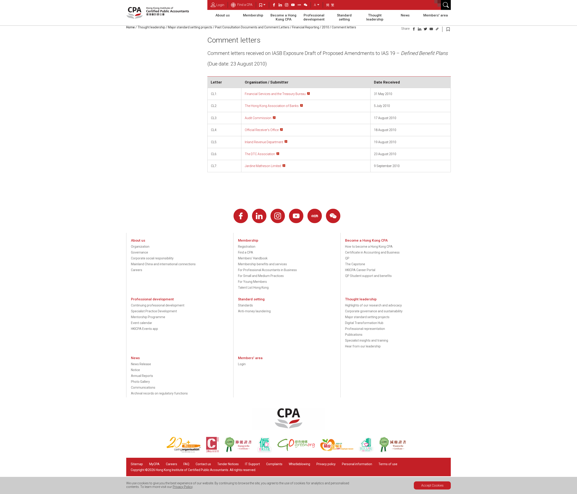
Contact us (203, 464)
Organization (140, 246)
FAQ (186, 464)
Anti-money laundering (254, 311)
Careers (136, 270)
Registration (246, 246)
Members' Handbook (253, 258)
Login (220, 5)
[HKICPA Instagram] (288, 5)
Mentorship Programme (148, 317)
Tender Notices (228, 464)
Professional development (314, 17)
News (405, 15)
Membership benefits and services (262, 264)
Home (130, 27)
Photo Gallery (140, 381)
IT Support (252, 464)
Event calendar (141, 323)
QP (347, 258)
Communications (143, 387)
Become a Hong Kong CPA (283, 17)
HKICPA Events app (144, 329)
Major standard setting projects (190, 27)
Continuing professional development (157, 305)
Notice (135, 370)
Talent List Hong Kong (253, 287)
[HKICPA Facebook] (275, 5)
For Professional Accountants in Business (267, 270)
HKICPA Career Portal (360, 270)
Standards (245, 305)
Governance (139, 252)
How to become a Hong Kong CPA (369, 246)
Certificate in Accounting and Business (372, 252)
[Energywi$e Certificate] (240, 451)
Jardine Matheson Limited (263, 166)
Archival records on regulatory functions (159, 393)
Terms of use (387, 464)
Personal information (357, 464)
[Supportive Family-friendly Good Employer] (369, 451)
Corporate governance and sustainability (374, 311)
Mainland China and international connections (163, 264)
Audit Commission (258, 118)
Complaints (274, 464)
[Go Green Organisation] (298, 451)
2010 (325, 27)
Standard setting (344, 17)
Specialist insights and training (366, 340)
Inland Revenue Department (264, 142)
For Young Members (252, 281)
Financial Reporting (305, 27)
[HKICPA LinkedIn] (282, 5)
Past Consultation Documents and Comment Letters (252, 27)
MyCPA (154, 464)
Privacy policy (326, 464)
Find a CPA (244, 5)
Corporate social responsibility (152, 258)
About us (222, 15)
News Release (141, 364)
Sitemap (137, 464)
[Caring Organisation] (186, 451)
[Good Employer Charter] (267, 451)
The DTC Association (260, 154)
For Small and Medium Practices (261, 276)
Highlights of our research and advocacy (373, 305)
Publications (353, 334)
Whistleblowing (299, 464)
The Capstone (355, 264)
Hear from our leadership (363, 346)
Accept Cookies (432, 485)
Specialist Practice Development (154, 311)
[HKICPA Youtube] (294, 5)
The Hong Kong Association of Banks (272, 106)
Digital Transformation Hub (364, 323)
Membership (253, 15)
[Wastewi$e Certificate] (395, 451)
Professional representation (365, 329)
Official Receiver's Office (262, 130)
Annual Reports (142, 376)
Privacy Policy (182, 487)
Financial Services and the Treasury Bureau (275, 94)
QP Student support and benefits (368, 276)
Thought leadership (374, 17)
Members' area (435, 15)
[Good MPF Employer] (339, 451)
